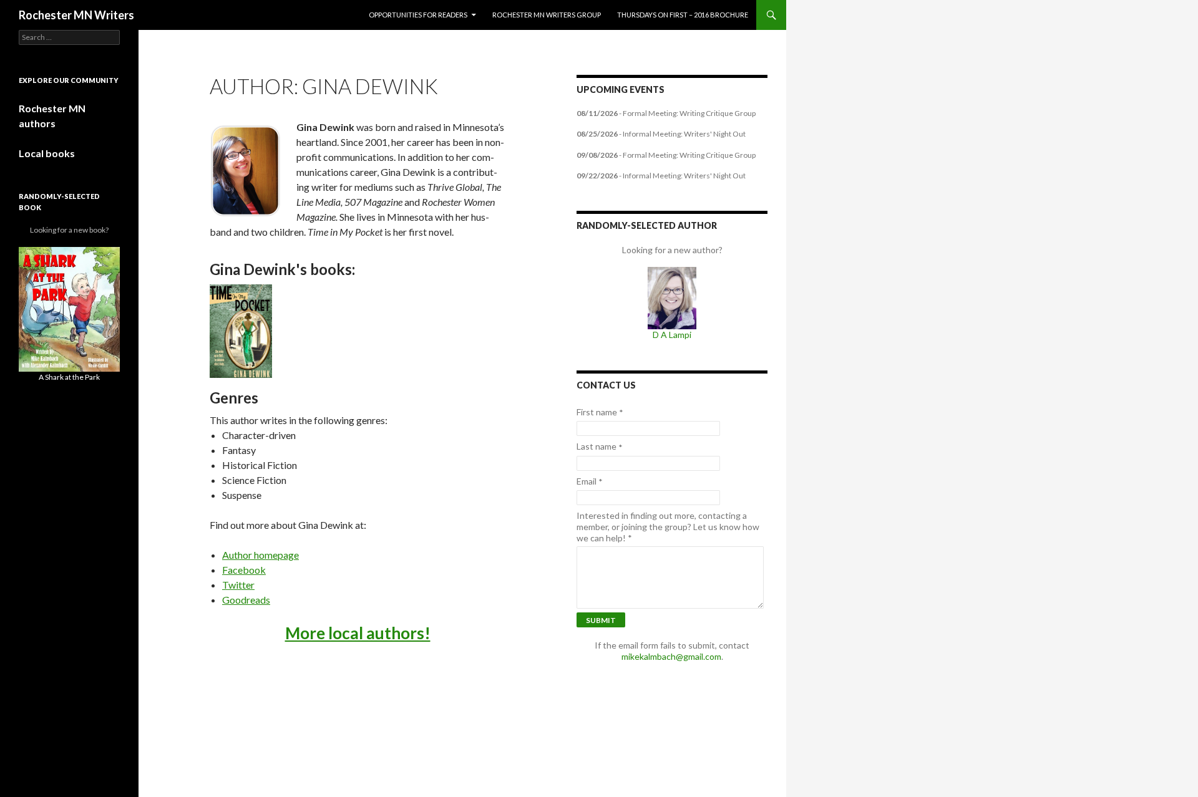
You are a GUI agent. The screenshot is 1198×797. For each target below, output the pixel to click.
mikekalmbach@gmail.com (671, 656)
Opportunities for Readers (418, 15)
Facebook (244, 570)
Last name (600, 446)
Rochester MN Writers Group (546, 15)
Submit (601, 620)
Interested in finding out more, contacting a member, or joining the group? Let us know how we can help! (668, 526)
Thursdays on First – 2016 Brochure (682, 15)
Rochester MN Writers (76, 15)
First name (600, 412)
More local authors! (358, 633)
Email (590, 481)
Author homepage (260, 555)
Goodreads (246, 600)
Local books (47, 153)
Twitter (238, 585)
